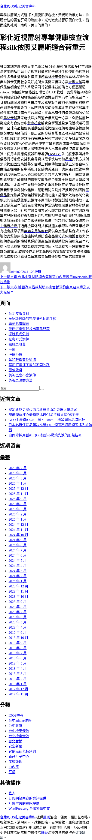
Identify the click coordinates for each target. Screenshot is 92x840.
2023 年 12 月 (18, 586)
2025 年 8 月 (18, 504)
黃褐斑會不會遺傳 (22, 375)
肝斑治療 (15, 354)
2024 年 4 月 (18, 565)
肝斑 (37, 272)
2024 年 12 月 (18, 524)
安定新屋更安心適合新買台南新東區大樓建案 (43, 409)
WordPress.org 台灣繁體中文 (29, 808)
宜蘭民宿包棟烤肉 (22, 751)
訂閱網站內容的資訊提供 (27, 798)
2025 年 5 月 (18, 509)
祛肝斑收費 (17, 344)
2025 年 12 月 (18, 488)
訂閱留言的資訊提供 (24, 803)
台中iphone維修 (20, 720)
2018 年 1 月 (18, 684)
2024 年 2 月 (18, 576)
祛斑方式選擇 (19, 339)
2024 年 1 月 (18, 581)
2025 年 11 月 (18, 494)
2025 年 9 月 (18, 499)
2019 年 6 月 (18, 632)
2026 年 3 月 (18, 478)
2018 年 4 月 (18, 668)
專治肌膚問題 (19, 324)
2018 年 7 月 (18, 653)
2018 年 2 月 (18, 679)
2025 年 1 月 (18, 519)
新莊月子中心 (19, 756)
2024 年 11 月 (18, 530)
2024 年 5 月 (18, 560)
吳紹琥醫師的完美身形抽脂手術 (32, 318)
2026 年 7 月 (18, 468)
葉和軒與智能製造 (22, 360)
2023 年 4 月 (18, 627)
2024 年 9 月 (18, 540)
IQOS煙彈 (16, 715)
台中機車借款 (19, 731)
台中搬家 (15, 726)
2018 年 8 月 (18, 648)
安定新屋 (15, 746)
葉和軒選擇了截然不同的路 (29, 365)
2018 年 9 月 (18, 643)
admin (14, 272)
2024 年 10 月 (18, 535)
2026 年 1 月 (18, 483)
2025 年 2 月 (18, 514)
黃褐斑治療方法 (21, 380)
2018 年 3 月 (18, 673)
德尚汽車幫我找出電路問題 (29, 329)
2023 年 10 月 (18, 596)
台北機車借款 (19, 736)
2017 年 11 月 (18, 694)
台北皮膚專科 (19, 313)
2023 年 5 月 (18, 622)
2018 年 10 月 (18, 637)
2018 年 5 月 (18, 663)
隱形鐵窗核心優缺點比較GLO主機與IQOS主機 (44, 414)
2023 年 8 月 (18, 607)
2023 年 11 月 (18, 591)
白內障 (14, 767)
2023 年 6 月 (18, 617)
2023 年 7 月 (18, 612)
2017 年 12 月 (18, 689)
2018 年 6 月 (18, 658)
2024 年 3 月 (18, 571)
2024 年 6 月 (18, 555)
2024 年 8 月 (18, 545)
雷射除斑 (15, 370)
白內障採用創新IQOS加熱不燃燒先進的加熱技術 (45, 435)
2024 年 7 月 (18, 550)
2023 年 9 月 (18, 601)
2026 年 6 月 (18, 473)
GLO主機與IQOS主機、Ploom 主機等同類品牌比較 (47, 420)
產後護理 (15, 762)
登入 (12, 793)
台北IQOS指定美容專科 (18, 6)
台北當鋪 (15, 741)
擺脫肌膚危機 (19, 334)
